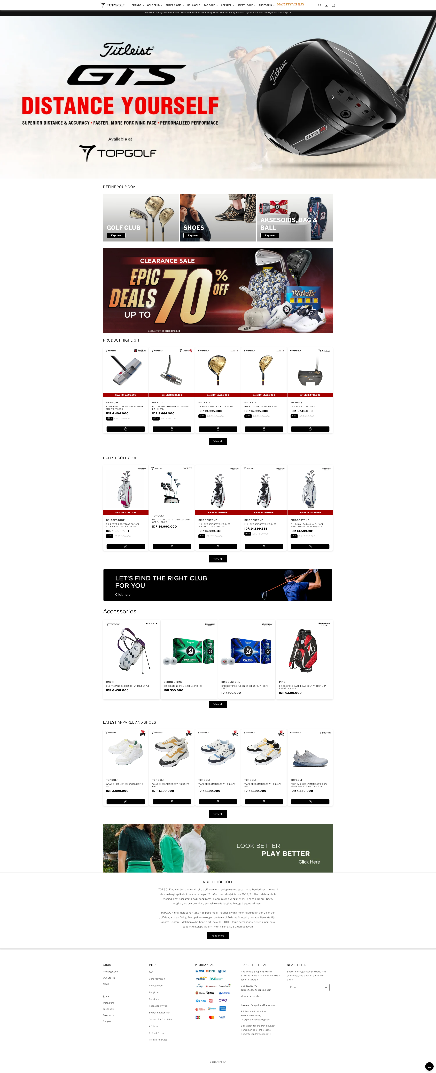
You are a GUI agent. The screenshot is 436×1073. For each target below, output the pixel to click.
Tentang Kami (110, 971)
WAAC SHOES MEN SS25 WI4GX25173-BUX (217, 785)
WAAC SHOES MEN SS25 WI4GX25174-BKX (171, 785)
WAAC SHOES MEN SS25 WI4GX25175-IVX (125, 785)
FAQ (151, 972)
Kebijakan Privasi (158, 1006)
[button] (137, 5)
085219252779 (249, 986)
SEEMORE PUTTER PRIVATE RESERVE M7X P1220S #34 (124, 407)
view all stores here (251, 996)
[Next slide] (333, 97)
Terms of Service (158, 1039)
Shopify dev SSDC (222, 1065)
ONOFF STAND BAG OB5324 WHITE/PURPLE (128, 686)
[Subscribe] (326, 987)
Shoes (193, 227)
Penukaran (154, 999)
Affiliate (153, 1026)
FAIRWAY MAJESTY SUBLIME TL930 (216, 406)
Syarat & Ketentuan (159, 1012)
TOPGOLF (221, 1062)
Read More (218, 935)
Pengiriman (155, 992)
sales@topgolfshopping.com (256, 990)
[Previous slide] (103, 97)
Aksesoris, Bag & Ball (288, 223)
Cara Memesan (157, 979)
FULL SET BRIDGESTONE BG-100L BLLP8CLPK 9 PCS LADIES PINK (122, 525)
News (106, 984)
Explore (116, 235)
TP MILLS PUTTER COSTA (303, 406)
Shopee (107, 1021)
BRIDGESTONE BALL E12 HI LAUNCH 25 (183, 686)
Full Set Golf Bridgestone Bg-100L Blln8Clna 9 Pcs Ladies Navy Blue (307, 525)
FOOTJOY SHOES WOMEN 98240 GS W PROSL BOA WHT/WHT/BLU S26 (309, 785)
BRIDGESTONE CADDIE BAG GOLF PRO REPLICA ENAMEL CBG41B (302, 687)
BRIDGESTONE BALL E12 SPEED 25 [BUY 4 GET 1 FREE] (244, 687)
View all (218, 441)
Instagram (108, 1003)
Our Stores (109, 978)
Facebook (108, 1009)
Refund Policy (156, 1033)
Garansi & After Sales (160, 1019)
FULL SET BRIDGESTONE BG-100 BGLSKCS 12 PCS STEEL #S (214, 525)
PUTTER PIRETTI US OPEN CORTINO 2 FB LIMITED (170, 407)
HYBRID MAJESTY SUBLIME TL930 (261, 406)
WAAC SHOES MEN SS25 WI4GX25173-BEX (263, 785)
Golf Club (124, 227)
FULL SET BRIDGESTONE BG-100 (260, 524)
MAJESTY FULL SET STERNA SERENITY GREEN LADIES (171, 521)
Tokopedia (108, 1015)
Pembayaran (155, 985)
